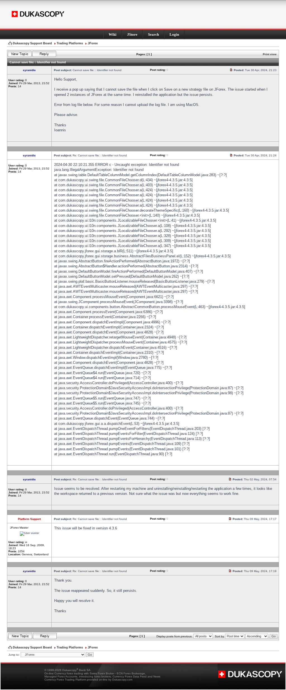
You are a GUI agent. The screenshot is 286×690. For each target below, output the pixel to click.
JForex (93, 43)
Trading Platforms (70, 43)
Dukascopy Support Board (32, 43)
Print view (270, 54)
